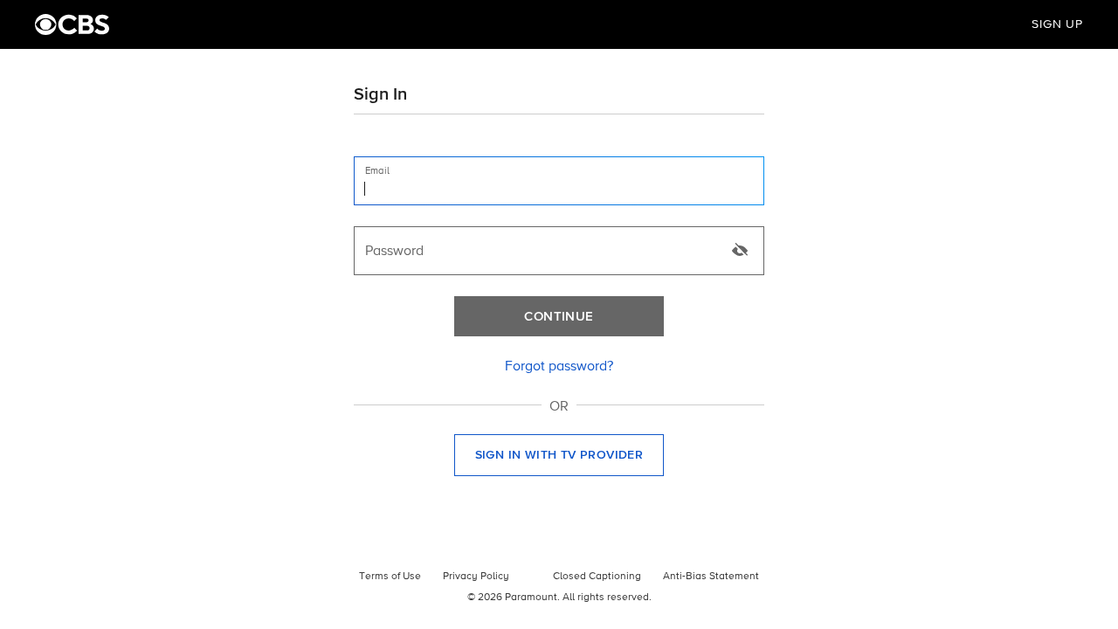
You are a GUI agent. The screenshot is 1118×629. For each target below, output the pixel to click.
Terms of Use (390, 576)
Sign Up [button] (1057, 24)
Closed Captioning (597, 576)
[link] (559, 367)
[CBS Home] (72, 24)
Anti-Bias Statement (711, 576)
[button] (559, 455)
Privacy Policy (476, 576)
